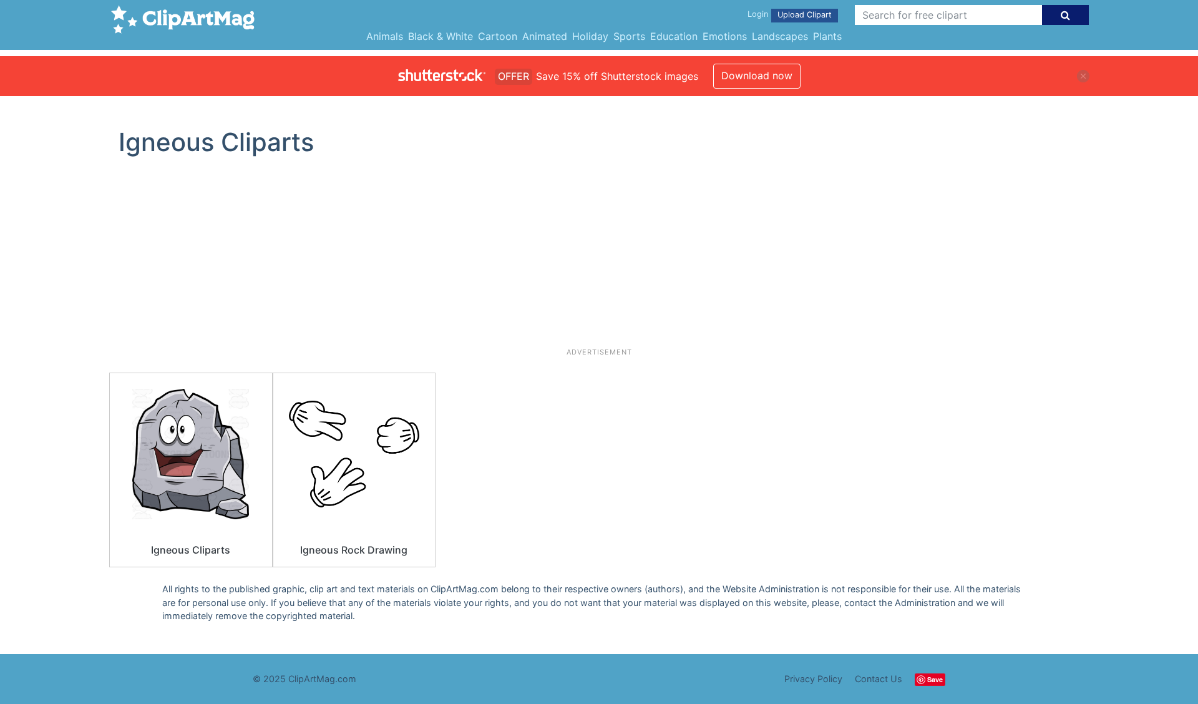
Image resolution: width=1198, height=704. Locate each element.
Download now (756, 75)
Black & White (440, 36)
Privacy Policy (813, 678)
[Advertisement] (599, 257)
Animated (544, 36)
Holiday (590, 36)
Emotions (725, 36)
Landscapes (780, 36)
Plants (827, 36)
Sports (629, 36)
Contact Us (878, 678)
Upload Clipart (804, 14)
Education (674, 36)
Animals (384, 36)
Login (758, 14)
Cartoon (497, 36)
